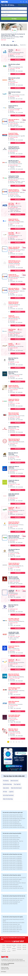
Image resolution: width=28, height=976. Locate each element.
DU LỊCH (8, 951)
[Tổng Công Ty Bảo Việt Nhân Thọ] (4, 107)
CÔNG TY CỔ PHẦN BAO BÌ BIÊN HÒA (16, 52)
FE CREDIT (10, 402)
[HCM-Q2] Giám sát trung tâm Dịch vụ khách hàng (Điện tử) (14, 261)
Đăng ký (20, 4)
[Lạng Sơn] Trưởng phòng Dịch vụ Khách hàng (13, 134)
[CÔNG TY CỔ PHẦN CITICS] (4, 648)
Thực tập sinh (17, 784)
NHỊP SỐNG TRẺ (14, 946)
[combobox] (14, 8)
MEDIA (3, 945)
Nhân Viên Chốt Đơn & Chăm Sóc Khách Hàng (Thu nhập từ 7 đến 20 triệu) (13, 674)
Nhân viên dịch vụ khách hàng (14, 78)
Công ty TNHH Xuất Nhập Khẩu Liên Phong (15, 566)
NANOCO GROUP (11, 81)
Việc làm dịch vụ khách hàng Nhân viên (11, 881)
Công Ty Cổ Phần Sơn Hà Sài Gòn (15, 163)
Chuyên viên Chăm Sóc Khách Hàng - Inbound (13, 400)
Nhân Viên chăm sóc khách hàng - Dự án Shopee (13, 729)
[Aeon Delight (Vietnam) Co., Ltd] (4, 234)
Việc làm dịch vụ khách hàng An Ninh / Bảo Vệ (12, 815)
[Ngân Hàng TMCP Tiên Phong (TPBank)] (4, 249)
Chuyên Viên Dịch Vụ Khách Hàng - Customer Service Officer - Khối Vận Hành (14, 219)
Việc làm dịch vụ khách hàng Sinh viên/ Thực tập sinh (14, 877)
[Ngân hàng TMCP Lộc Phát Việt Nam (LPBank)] (4, 345)
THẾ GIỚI (3, 949)
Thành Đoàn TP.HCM (5, 968)
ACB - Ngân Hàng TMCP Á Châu (14, 206)
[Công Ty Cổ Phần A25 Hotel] (4, 578)
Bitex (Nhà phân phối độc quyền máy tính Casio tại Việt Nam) (16, 469)
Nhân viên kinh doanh (16, 788)
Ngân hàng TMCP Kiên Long (14, 318)
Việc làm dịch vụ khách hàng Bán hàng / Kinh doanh (14, 818)
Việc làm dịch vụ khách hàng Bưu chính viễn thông (13, 827)
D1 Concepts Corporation (13, 552)
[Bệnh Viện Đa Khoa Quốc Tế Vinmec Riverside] (4, 524)
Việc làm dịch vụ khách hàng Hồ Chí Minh (11, 837)
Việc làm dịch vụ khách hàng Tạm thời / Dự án (12, 900)
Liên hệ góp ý (3, 971)
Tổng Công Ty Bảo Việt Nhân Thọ (15, 108)
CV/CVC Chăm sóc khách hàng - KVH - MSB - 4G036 (14, 688)
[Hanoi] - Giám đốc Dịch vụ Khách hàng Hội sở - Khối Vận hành (14, 247)
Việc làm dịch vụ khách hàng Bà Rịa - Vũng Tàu (13, 841)
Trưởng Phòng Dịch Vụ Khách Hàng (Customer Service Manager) (14, 147)
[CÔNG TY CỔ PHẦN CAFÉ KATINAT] (4, 373)
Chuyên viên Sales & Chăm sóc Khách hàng (13, 386)
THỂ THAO (19, 945)
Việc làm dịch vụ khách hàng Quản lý (10, 884)
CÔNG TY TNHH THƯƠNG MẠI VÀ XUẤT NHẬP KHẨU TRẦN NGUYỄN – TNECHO (16, 442)
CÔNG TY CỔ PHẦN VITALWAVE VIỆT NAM (15, 388)
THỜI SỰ (3, 947)
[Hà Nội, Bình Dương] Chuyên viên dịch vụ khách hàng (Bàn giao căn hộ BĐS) (13, 302)
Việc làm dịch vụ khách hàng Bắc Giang (11, 846)
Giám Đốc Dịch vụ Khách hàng (14, 65)
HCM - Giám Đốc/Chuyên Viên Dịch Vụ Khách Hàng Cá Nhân (11, 204)
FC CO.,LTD (10, 607)
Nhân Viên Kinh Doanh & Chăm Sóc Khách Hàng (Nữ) (14, 439)
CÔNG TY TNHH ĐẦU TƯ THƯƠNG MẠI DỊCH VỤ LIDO (16, 677)
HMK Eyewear (11, 360)
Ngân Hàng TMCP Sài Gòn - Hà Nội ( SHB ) (16, 122)
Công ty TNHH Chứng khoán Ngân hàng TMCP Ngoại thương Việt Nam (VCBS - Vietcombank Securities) (16, 510)
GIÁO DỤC (24, 945)
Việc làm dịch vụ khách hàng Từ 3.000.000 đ (12, 856)
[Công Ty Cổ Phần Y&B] (4, 454)
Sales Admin (6, 788)
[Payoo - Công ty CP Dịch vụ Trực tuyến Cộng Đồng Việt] (4, 94)
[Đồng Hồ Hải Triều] (4, 428)
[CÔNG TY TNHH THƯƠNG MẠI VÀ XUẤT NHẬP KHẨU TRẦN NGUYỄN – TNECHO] (4, 441)
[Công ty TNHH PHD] (4, 482)
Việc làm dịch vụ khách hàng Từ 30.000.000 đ (12, 867)
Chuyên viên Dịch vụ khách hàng (13, 106)
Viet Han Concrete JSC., (13, 149)
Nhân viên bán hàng (8, 799)
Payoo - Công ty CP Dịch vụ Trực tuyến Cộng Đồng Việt (16, 94)
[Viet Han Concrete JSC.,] (4, 148)
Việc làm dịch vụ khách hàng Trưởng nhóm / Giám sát (14, 882)
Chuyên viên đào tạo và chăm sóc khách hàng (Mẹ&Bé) (13, 563)
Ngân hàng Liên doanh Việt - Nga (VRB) (16, 136)
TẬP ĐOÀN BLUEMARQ (13, 593)
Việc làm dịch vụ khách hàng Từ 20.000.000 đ (12, 865)
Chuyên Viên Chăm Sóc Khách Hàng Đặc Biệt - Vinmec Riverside (13, 522)
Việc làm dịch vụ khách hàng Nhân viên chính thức (13, 898)
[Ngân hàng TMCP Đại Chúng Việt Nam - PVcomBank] (4, 661)
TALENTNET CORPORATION (14, 263)
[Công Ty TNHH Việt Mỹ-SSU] (4, 731)
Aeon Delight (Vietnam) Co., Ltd (15, 235)
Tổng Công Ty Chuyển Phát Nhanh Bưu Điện (16, 621)
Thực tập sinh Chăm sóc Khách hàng (14, 550)
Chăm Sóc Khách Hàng (13, 426)
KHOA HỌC (19, 947)
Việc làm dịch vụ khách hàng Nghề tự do (11, 902)
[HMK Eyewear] (4, 360)
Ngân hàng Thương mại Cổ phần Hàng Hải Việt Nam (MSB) (16, 690)
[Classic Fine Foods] (4, 717)
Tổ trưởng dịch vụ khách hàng (11, 50)
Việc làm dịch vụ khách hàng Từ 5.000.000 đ (12, 858)
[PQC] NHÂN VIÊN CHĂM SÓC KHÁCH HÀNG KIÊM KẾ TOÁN (14, 716)
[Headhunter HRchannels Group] (4, 331)
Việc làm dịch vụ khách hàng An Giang (11, 839)
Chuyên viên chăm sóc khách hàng (13, 467)
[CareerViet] (18, 941)
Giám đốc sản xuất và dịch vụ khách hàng (14, 161)
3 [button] (13, 741)
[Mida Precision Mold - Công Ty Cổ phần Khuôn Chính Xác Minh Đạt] (4, 415)
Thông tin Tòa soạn (4, 967)
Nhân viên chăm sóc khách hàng (13, 453)
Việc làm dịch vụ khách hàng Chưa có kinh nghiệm (13, 922)
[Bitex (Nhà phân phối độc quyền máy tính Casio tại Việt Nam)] (4, 468)
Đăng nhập (24, 4)
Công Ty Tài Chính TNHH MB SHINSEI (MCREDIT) (16, 222)
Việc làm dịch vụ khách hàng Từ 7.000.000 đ (12, 860)
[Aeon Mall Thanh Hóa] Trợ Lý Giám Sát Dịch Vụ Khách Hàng (11, 233)
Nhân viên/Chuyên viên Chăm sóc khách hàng (14, 536)
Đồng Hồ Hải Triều (12, 428)
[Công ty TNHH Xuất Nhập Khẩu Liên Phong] (4, 565)
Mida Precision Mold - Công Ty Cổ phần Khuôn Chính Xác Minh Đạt (16, 415)
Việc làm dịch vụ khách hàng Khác (10, 903)
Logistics (11, 791)
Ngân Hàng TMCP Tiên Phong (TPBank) (16, 249)
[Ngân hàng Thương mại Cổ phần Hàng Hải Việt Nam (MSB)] (4, 689)
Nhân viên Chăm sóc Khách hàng (13, 372)
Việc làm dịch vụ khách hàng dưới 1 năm (11, 924)
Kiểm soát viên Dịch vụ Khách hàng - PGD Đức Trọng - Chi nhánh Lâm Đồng (13, 289)
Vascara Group (11, 496)
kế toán (5, 791)
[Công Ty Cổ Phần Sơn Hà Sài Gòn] (4, 162)
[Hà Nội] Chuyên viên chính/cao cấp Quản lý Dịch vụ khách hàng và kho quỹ (11, 344)
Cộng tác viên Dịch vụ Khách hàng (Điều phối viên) (13, 190)
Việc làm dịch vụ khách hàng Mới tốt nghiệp (12, 879)
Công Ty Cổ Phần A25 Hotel (14, 579)
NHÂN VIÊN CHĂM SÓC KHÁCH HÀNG (13, 494)
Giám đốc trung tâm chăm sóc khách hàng (13, 577)
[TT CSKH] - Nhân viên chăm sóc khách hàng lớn (13, 619)
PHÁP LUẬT (3, 951)
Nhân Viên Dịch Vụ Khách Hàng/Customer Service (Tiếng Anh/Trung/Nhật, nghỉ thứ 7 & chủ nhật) (12, 330)
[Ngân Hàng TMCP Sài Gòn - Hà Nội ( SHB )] (4, 121)
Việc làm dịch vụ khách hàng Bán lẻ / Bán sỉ (12, 820)
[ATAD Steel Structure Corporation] (4, 703)
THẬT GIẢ (24, 949)
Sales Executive (14, 780)
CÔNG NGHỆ (8, 947)
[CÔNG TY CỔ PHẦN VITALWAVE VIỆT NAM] (4, 387)
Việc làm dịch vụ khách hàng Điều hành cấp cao (13, 888)
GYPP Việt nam (11, 635)
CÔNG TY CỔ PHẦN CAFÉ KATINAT (15, 374)
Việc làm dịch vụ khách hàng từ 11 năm (11, 931)
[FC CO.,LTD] (4, 607)
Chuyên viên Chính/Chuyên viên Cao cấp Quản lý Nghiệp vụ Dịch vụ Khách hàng (14, 316)
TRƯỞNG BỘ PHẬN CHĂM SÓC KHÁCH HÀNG (11, 591)
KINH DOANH (8, 945)
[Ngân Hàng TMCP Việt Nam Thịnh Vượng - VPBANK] (4, 178)
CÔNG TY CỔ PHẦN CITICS (13, 648)
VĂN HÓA (14, 948)
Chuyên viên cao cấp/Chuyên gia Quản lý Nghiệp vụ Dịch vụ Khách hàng (14, 275)
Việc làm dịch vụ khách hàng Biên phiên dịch (12, 825)
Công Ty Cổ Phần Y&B (12, 455)
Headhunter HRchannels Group (14, 332)
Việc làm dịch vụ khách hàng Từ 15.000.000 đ (12, 863)
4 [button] (16, 741)
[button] (23, 1)
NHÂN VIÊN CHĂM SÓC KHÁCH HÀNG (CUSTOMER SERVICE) (13, 702)
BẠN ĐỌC (24, 947)
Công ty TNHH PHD (12, 483)
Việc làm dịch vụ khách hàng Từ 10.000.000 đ (12, 862)
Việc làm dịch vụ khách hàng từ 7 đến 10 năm (12, 929)
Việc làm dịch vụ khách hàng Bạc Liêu (11, 842)
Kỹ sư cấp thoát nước (8, 795)
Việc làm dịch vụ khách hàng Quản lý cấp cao (12, 886)
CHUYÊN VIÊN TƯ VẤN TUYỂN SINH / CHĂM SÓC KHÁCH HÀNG (14, 633)
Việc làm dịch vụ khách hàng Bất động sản (12, 823)
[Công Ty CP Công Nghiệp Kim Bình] (4, 66)
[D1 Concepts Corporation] (4, 551)
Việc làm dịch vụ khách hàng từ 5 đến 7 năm (12, 927)
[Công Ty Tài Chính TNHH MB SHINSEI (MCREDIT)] (4, 221)
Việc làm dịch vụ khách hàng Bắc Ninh (11, 848)
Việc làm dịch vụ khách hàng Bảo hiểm (11, 822)
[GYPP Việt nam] (4, 634)
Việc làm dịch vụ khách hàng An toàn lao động (12, 816)
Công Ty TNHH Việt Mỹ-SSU (14, 731)
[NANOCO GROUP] (4, 80)
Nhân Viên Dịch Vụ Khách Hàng (14, 92)
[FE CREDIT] (4, 401)
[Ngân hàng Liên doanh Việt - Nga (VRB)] (4, 135)
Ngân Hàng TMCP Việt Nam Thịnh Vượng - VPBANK (16, 179)
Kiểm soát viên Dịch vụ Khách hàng (13, 120)
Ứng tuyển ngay (18, 59)
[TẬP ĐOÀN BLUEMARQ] (4, 592)
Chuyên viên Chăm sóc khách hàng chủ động (11, 508)
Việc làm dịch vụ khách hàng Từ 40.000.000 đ (12, 869)
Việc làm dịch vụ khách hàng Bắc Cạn (11, 844)
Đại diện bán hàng (7, 784)
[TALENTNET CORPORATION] (4, 262)
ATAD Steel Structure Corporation (15, 704)
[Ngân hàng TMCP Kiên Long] (4, 317)
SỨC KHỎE (19, 949)
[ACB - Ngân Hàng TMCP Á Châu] (4, 205)
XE (8, 949)
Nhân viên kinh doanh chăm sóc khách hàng (13, 413)
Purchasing (5, 780)
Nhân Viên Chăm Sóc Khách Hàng (13, 358)
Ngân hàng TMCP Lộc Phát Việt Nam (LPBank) (15, 346)
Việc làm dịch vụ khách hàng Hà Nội (10, 835)
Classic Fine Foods (12, 718)
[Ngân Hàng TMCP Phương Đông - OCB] (4, 537)
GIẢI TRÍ (14, 950)
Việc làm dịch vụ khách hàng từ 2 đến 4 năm (12, 926)
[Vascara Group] (4, 496)
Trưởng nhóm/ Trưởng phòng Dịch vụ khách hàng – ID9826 (13, 176)
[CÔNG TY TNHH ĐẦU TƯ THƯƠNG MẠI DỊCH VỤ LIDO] (4, 676)
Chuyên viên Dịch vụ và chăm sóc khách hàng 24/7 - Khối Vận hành (11, 660)
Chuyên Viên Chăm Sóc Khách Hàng (13, 646)
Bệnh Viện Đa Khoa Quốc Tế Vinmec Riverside (15, 524)
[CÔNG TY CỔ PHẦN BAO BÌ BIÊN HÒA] (4, 51)
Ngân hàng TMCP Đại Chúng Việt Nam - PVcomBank (16, 662)
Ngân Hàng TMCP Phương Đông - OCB (16, 538)
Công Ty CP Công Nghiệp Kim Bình (15, 67)
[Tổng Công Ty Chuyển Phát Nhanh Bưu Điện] (4, 620)
